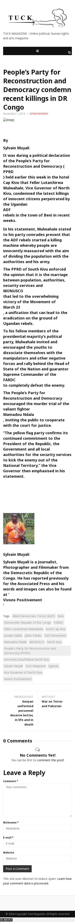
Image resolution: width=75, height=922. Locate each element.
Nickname (11, 822)
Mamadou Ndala (18, 414)
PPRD (8, 171)
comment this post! (50, 760)
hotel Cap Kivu (55, 629)
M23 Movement (55, 635)
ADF (7, 209)
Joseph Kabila (13, 635)
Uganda (53, 666)
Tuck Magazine (35, 666)
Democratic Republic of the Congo (27, 622)
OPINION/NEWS (38, 113)
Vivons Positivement (22, 599)
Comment (10, 781)
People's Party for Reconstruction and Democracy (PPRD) (30, 650)
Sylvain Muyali (13, 666)
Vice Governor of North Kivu (23, 672)
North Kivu (54, 642)
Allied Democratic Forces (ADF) (33, 616)
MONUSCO (13, 290)
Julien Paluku (33, 635)
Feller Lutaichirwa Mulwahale (23, 629)
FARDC (9, 379)
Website (8, 852)
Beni (61, 616)
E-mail (8, 837)
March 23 (11, 307)
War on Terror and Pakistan (52, 703)
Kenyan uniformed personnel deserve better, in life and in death (21, 712)
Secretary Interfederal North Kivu (26, 659)
